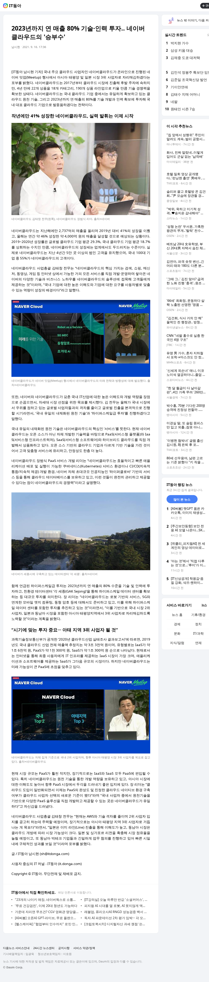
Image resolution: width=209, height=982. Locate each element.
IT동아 (15, 6)
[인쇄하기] (146, 58)
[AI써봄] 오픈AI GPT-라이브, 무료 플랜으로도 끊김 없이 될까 (47, 918)
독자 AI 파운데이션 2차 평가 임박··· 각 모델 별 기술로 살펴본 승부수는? (116, 918)
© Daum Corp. (13, 967)
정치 (198, 624)
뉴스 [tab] (204, 605)
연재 (198, 643)
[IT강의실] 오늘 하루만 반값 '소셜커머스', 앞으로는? (116, 899)
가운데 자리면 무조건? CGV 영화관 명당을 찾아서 (47, 912)
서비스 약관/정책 (84, 948)
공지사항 (64, 948)
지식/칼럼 (177, 643)
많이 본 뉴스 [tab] (181, 499)
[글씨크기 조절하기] (138, 58)
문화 (177, 633)
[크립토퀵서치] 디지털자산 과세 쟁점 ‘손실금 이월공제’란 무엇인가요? (116, 924)
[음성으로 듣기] (122, 58)
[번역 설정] (130, 58)
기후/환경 (198, 614)
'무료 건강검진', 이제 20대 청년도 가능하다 (46, 905)
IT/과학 (198, 633)
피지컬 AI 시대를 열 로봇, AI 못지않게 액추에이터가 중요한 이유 (116, 905)
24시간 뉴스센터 (43, 948)
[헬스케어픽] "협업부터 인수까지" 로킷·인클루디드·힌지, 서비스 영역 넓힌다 (47, 924)
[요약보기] (113, 58)
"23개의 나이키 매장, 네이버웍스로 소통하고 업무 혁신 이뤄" (47, 899)
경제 (177, 624)
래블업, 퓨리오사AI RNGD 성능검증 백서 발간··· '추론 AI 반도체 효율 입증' (116, 912)
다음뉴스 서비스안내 (16, 948)
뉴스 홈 (177, 614)
